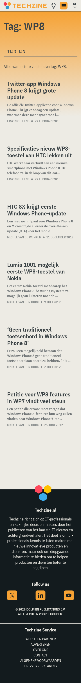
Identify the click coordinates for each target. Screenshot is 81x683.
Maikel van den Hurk (23, 302)
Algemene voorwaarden (40, 660)
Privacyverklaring (40, 666)
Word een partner (40, 639)
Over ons (40, 649)
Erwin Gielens (18, 121)
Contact (40, 655)
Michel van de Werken (24, 237)
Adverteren (40, 644)
